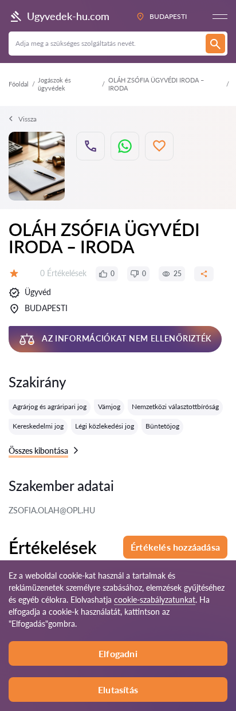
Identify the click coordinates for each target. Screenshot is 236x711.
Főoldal (19, 84)
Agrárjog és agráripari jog (49, 406)
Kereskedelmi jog (38, 426)
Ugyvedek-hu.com (68, 16)
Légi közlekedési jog (104, 426)
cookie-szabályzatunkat (154, 599)
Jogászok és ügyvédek (54, 84)
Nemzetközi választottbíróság (175, 406)
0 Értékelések (63, 273)
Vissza (27, 119)
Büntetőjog (162, 426)
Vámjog (109, 406)
